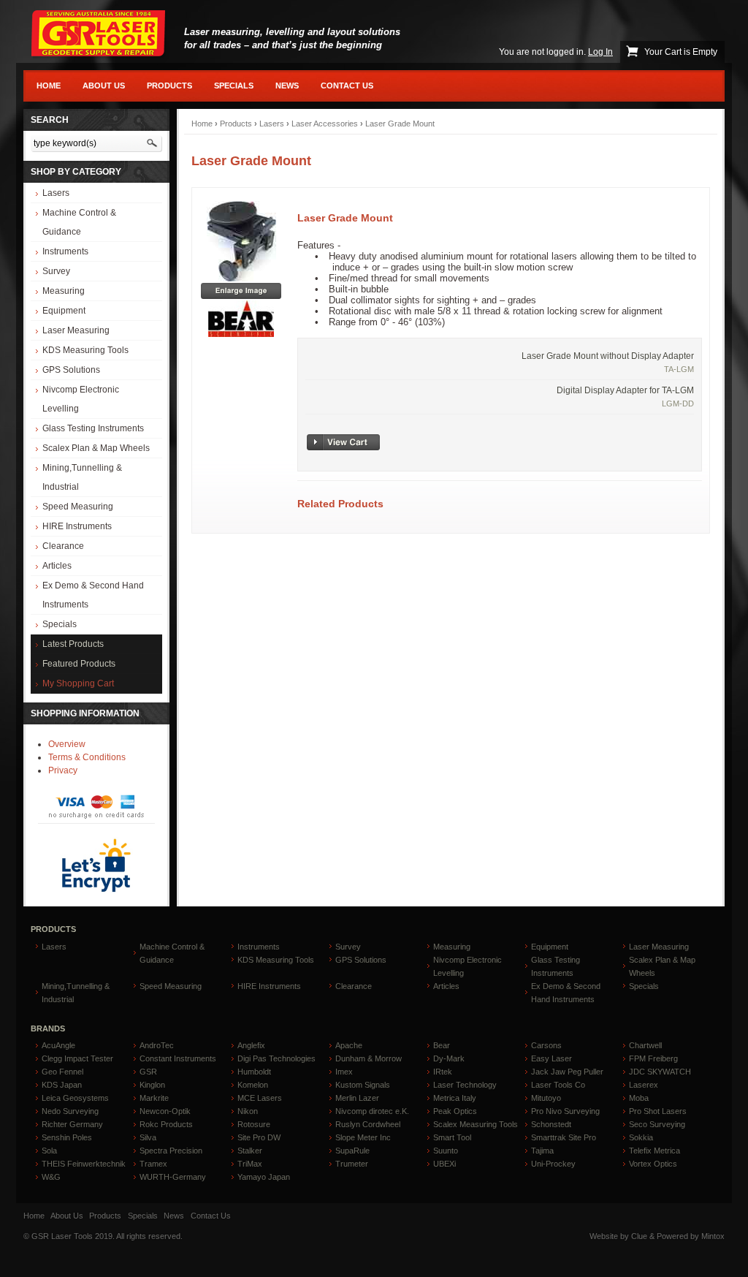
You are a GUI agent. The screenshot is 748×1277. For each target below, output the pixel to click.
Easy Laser (551, 1058)
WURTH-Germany (173, 1176)
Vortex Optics (653, 1163)
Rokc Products (166, 1124)
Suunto (445, 1150)
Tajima (542, 1150)
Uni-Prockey (553, 1163)
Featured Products (78, 664)
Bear (441, 1045)
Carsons (546, 1045)
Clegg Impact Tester (77, 1058)
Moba (639, 1098)
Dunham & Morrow (368, 1058)
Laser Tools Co (558, 1084)
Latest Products (73, 644)
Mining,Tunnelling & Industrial (82, 477)
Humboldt (254, 1071)
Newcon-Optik (165, 1111)
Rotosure (253, 1124)
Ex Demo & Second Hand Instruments (93, 595)
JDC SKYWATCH (660, 1071)
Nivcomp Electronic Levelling (80, 399)
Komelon (252, 1084)
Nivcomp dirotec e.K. (372, 1111)
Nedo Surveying (70, 1111)
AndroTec (157, 1045)
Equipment (63, 311)
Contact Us (347, 85)
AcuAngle (58, 1045)
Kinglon (152, 1084)
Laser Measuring (76, 330)
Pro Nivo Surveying (565, 1111)
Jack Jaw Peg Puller (567, 1071)
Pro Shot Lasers (658, 1111)
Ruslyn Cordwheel (367, 1124)
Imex (344, 1071)
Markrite (154, 1098)
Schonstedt (551, 1124)
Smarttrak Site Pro (563, 1137)
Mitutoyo (546, 1098)
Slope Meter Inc (363, 1137)
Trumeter (351, 1163)
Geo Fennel (62, 1071)
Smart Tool (452, 1137)
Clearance (63, 546)
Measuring (63, 291)
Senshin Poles (67, 1137)
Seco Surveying (657, 1124)
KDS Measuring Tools (85, 350)
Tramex (153, 1163)
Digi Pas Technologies (276, 1058)
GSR (148, 1071)
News (287, 85)
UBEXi (444, 1163)
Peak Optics (455, 1111)
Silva (148, 1137)
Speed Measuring (77, 506)
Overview (66, 744)
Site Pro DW (258, 1137)
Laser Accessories (324, 123)
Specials (233, 85)
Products (169, 85)
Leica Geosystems (75, 1098)
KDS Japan (62, 1084)
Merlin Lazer (357, 1098)
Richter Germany (72, 1124)
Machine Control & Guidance (79, 222)
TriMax (249, 1163)
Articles (57, 566)
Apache (348, 1045)
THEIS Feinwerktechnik (84, 1163)
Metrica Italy (454, 1098)
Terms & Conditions (87, 757)
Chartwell (645, 1045)
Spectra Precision (171, 1150)
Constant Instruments (178, 1058)
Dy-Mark (449, 1058)
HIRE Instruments (77, 526)
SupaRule (352, 1150)
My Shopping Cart (78, 683)
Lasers (55, 193)
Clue (639, 1236)
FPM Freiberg (653, 1058)
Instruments (65, 251)
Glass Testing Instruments (93, 428)
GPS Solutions (71, 370)
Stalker (249, 1150)
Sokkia (641, 1137)
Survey (56, 271)
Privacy (62, 770)
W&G (51, 1176)
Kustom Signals (362, 1084)
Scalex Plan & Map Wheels (96, 448)
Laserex (643, 1084)
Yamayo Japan (263, 1176)
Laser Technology (465, 1084)
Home (49, 85)
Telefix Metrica (654, 1150)
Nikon (247, 1111)
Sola (49, 1150)
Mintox (713, 1236)
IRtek (442, 1071)
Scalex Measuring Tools (475, 1124)
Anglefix (251, 1045)
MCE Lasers (259, 1098)
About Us (104, 85)
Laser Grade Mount (400, 123)
